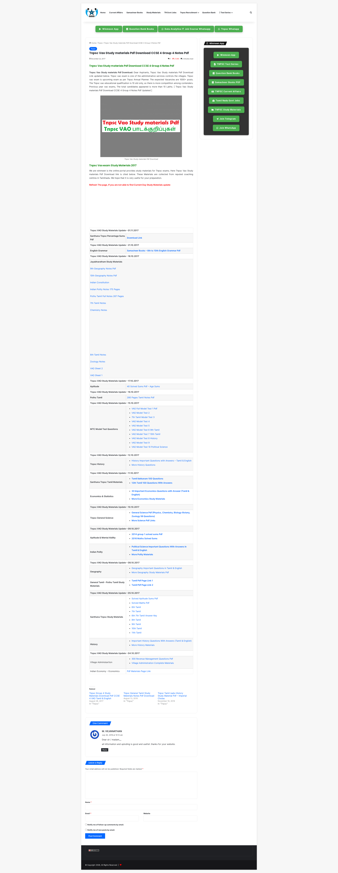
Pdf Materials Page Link (139, 671)
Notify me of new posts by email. (101, 830)
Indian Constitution (99, 282)
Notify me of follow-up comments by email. (105, 825)
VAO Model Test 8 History (145, 438)
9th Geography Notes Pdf (103, 268)
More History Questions (143, 465)
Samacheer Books (134, 12)
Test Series (225, 12)
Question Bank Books (141, 29)
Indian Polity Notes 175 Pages (105, 289)
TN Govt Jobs (170, 12)
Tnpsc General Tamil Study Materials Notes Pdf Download (139, 694)
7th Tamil (136, 611)
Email (88, 813)
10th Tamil (137, 628)
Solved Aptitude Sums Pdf (145, 598)
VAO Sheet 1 (96, 375)
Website (146, 813)
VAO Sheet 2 (96, 368)
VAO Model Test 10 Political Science (150, 447)
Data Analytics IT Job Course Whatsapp (187, 29)
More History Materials (143, 645)
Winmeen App (110, 29)
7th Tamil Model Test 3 (143, 417)
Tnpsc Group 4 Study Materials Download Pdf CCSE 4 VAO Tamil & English (104, 696)
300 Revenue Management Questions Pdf (152, 658)
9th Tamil (136, 624)
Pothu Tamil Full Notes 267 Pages (107, 296)
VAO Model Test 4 (141, 421)
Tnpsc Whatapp (230, 29)
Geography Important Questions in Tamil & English (157, 568)
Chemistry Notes (98, 310)
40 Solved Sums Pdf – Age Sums (143, 386)
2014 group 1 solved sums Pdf (147, 534)
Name (88, 802)
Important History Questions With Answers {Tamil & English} (162, 640)
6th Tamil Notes (98, 354)
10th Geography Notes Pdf (103, 275)
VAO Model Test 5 (141, 425)
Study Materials (153, 12)
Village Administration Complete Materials (153, 663)
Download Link (134, 237)
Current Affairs (116, 12)
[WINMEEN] (91, 12)
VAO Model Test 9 (141, 442)
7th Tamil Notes (98, 303)
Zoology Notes (97, 361)
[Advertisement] (141, 208)
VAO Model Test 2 (141, 412)
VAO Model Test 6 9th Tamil (145, 430)
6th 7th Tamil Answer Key (144, 615)
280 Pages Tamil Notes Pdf (140, 397)
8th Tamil (136, 619)
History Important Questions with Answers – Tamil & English (161, 460)
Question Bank (208, 12)
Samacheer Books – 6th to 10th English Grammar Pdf (153, 250)
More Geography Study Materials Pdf (150, 572)
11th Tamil (136, 632)
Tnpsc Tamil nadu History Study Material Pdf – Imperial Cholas (172, 696)
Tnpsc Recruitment (188, 12)
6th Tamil (136, 607)
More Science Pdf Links (143, 520)
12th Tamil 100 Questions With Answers (152, 482)
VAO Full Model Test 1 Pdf (144, 408)
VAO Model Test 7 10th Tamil (146, 434)
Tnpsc (100, 43)
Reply (104, 750)
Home (102, 12)
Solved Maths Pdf (140, 603)
